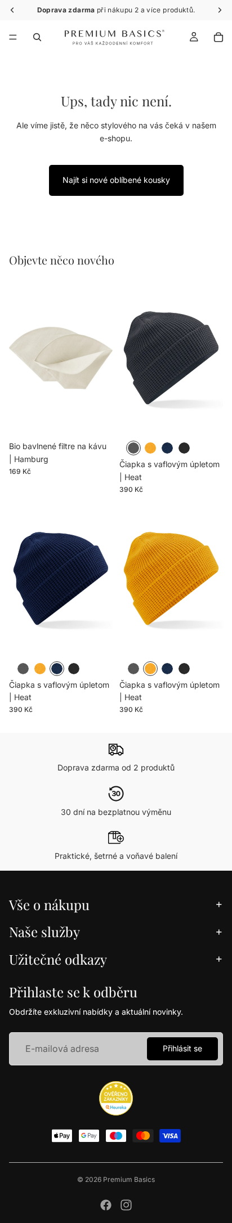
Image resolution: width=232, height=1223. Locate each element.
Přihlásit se (182, 1048)
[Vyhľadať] (37, 37)
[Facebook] (106, 1205)
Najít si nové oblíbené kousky (116, 180)
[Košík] (218, 37)
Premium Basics (129, 1179)
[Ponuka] (13, 37)
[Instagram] (126, 1205)
